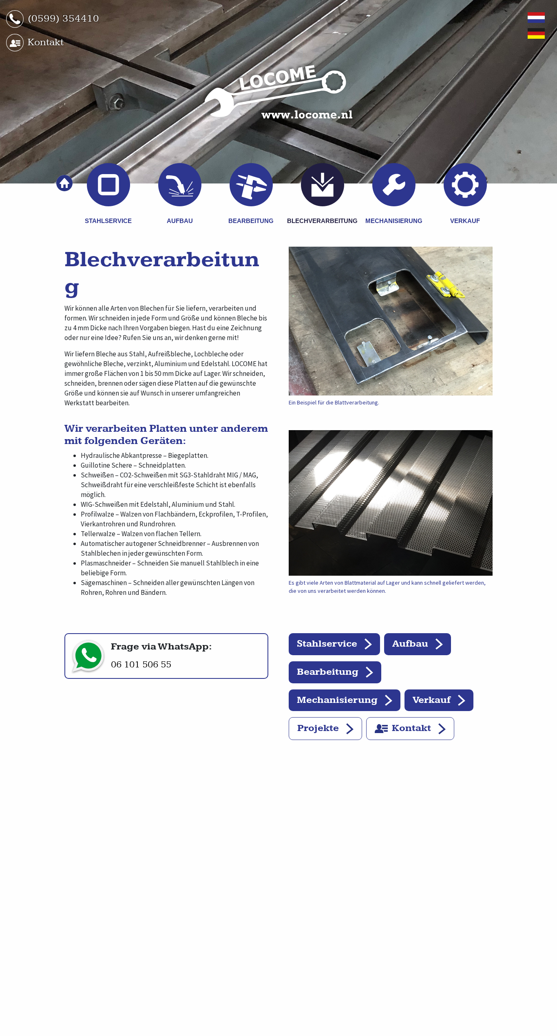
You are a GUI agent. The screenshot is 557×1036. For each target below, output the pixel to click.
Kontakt (46, 42)
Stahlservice (327, 644)
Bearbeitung (327, 672)
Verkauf (432, 700)
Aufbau (410, 644)
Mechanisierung (337, 700)
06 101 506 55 (141, 664)
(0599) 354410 (63, 18)
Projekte (318, 728)
